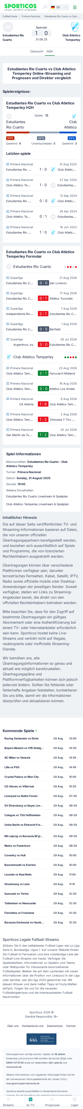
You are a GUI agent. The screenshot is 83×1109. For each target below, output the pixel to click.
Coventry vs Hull (14, 855)
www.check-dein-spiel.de (48, 1062)
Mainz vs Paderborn (17, 845)
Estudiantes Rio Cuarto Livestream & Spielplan (37, 496)
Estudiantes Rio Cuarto (15, 124)
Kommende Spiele (18, 730)
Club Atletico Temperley (68, 125)
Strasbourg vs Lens (17, 884)
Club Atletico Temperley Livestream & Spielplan (37, 504)
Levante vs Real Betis (18, 874)
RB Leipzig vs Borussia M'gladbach (25, 836)
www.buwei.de (13, 1067)
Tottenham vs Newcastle (20, 903)
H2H (50, 51)
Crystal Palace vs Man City (21, 776)
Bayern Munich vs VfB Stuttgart (24, 748)
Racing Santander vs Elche (21, 738)
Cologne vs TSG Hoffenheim (22, 815)
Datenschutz (55, 1026)
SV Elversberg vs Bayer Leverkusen (25, 805)
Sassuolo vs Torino (16, 893)
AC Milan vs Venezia (17, 757)
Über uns (13, 1026)
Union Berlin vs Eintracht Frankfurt (25, 824)
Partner (71, 1026)
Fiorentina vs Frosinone (19, 913)
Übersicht (36, 51)
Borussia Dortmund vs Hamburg (25, 922)
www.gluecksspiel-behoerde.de (22, 1083)
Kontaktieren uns (32, 1026)
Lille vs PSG (11, 767)
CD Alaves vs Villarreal (19, 786)
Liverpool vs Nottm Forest (20, 796)
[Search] (45, 7)
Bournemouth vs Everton (20, 865)
